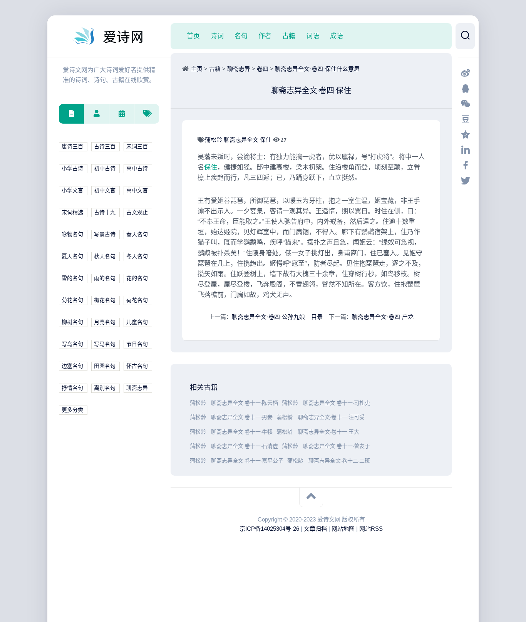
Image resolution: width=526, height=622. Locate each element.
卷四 (262, 68)
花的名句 (137, 278)
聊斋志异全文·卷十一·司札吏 (336, 403)
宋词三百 (137, 146)
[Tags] (146, 114)
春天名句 (137, 234)
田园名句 (105, 366)
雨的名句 (105, 278)
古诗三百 (105, 146)
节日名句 (137, 344)
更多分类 (72, 410)
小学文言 (72, 190)
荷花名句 (137, 300)
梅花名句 (105, 300)
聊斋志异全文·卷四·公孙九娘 (268, 317)
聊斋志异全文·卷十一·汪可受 (331, 417)
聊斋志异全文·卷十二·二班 (339, 461)
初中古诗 (105, 168)
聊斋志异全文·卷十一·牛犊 (242, 432)
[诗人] (96, 114)
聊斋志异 (137, 388)
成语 (336, 36)
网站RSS (371, 528)
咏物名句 (72, 234)
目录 (317, 317)
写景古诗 (105, 234)
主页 (197, 68)
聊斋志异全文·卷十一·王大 (328, 432)
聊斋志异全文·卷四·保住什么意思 (317, 68)
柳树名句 (72, 322)
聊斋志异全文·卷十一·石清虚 (244, 446)
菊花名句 (72, 300)
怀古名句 (137, 366)
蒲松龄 (214, 139)
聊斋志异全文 (242, 139)
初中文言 (105, 190)
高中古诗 (137, 168)
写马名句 (105, 344)
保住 (266, 139)
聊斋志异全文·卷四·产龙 (383, 317)
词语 (312, 36)
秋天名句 (105, 256)
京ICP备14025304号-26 (269, 528)
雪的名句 (72, 278)
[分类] (71, 114)
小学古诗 (72, 168)
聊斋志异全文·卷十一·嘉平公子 (247, 461)
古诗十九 (105, 212)
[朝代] (121, 114)
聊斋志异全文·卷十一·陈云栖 (244, 403)
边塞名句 (72, 366)
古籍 (288, 36)
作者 (264, 36)
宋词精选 (72, 212)
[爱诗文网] (109, 36)
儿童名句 (137, 322)
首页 (193, 36)
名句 (241, 36)
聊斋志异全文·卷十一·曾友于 (336, 446)
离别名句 (105, 388)
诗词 (217, 36)
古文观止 (137, 212)
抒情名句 (72, 388)
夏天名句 (72, 256)
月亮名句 (105, 322)
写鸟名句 (72, 344)
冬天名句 (137, 256)
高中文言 (137, 190)
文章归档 (315, 528)
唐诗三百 (72, 146)
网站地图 (343, 528)
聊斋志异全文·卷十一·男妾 (242, 417)
